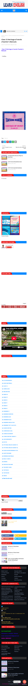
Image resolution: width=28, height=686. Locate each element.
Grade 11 (5, 397)
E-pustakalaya (17, 596)
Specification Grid (8, 464)
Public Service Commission (7, 596)
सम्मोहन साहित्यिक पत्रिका (6, 617)
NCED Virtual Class (18, 646)
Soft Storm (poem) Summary (15, 167)
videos (5, 475)
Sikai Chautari (4, 651)
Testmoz (16, 578)
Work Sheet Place (18, 580)
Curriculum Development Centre (19, 587)
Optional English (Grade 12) (10, 447)
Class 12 (6, 35)
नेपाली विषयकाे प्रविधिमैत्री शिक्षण (7, 623)
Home (2, 35)
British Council (4, 571)
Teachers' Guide (7, 467)
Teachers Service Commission (18, 590)
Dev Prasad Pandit (6, 44)
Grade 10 (5, 394)
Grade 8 (5, 405)
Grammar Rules (7, 419)
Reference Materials (8, 456)
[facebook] (7, 535)
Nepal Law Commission (19, 599)
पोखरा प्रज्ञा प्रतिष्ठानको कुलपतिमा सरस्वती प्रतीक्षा (10, 619)
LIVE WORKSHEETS (7, 439)
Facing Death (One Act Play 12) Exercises (15, 156)
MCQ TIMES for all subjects (20, 572)
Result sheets (7, 458)
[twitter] (20, 538)
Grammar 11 (6, 411)
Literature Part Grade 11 (9, 436)
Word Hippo (4, 580)
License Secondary (8, 433)
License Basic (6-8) (7, 430)
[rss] (20, 535)
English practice (5, 608)
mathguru (3, 612)
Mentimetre (3, 574)
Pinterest (16, 651)
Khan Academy (4, 646)
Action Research (7, 380)
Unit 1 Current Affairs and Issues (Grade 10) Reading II (16, 559)
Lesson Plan (17, 649)
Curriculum (6, 388)
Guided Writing (7, 428)
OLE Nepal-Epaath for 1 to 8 (20, 598)
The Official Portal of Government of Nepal (19, 593)
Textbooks (6, 472)
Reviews (5, 461)
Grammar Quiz (7, 416)
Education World (17, 571)
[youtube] (7, 538)
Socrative (3, 578)
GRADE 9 (5, 408)
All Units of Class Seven (13, 552)
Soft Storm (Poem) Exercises (15, 161)
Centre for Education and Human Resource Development (6, 593)
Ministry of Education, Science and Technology (6, 589)
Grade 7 (5, 402)
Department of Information (7, 599)
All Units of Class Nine (13, 546)
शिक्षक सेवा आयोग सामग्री (7, 478)
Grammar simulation (9, 422)
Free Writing (6, 391)
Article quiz (3, 609)
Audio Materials (7, 383)
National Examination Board (7, 586)
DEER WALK (16, 648)
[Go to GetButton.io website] (24, 684)
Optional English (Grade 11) (10, 444)
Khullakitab (3, 649)
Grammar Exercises (8, 414)
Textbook (6, 470)
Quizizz (3, 576)
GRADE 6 (5, 400)
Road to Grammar (18, 576)
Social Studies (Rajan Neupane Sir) (6, 654)
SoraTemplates (5, 683)
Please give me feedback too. (10, 450)
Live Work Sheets (5, 572)
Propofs (16, 574)
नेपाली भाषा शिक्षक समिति (5, 622)
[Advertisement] (14, 21)
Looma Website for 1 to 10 (7, 598)
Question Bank (7, 453)
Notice (5, 442)
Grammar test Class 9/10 (9, 425)
